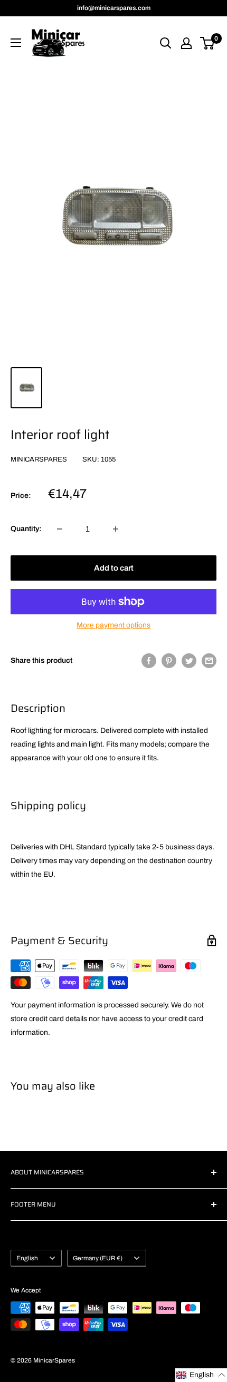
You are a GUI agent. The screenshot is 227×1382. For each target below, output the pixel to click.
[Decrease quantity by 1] (60, 529)
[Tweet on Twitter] (189, 660)
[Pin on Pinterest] (169, 660)
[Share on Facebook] (148, 660)
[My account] (186, 43)
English (27, 1258)
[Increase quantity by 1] (116, 529)
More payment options (113, 625)
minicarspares (39, 459)
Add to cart (114, 568)
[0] (207, 43)
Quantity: (26, 529)
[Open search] (166, 43)
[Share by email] (209, 660)
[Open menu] (16, 42)
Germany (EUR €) (97, 1258)
